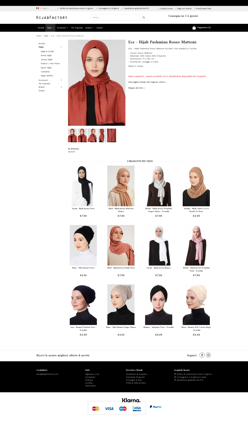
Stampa (89, 380)
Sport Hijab (46, 67)
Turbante (45, 71)
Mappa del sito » (136, 88)
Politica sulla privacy (136, 383)
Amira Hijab (46, 55)
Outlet (100, 28)
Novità (41, 28)
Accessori (61, 28)
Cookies (89, 383)
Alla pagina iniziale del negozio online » (147, 82)
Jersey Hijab (46, 59)
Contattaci (90, 377)
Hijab (49, 28)
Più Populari (77, 28)
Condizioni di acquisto (136, 374)
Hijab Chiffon (47, 75)
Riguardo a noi (92, 374)
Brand (88, 28)
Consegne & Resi (134, 380)
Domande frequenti (135, 377)
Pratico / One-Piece (50, 63)
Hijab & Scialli (47, 51)
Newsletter (90, 386)
